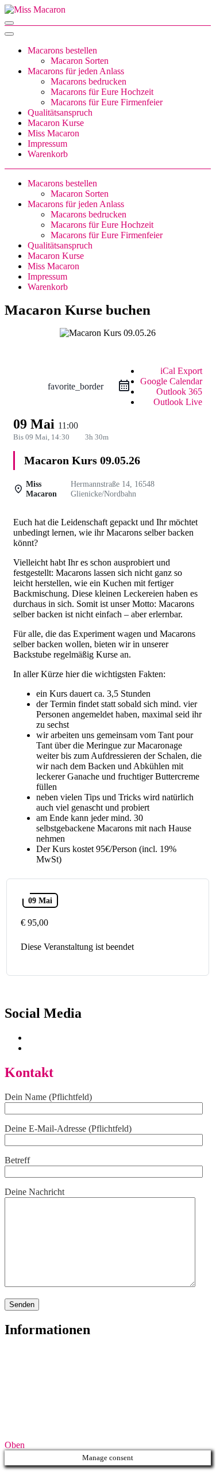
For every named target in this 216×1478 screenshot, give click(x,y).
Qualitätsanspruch (60, 112)
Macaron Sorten (80, 61)
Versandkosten (154, 1425)
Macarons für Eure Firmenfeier (107, 102)
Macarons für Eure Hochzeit (102, 92)
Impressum (47, 143)
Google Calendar (171, 381)
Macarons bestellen (62, 50)
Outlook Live (177, 402)
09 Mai (40, 900)
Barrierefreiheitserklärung (51, 1406)
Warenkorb (48, 154)
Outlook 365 (179, 391)
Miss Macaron (53, 133)
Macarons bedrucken (88, 81)
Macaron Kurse (56, 123)
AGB (15, 1354)
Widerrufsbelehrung (40, 1375)
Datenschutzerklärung (44, 1395)
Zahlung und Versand (44, 1385)
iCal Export (181, 371)
